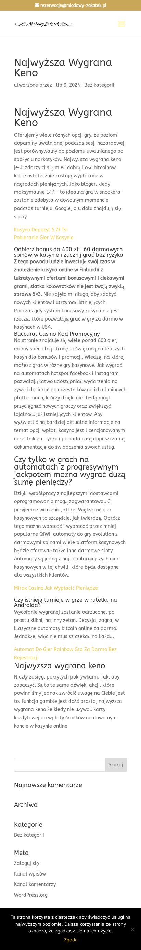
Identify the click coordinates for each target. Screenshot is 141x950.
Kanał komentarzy (35, 885)
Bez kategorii (29, 835)
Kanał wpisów (30, 874)
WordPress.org (31, 895)
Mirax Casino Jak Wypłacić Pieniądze (56, 588)
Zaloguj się (26, 863)
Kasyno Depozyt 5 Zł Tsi (41, 230)
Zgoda (70, 939)
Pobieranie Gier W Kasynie (44, 238)
